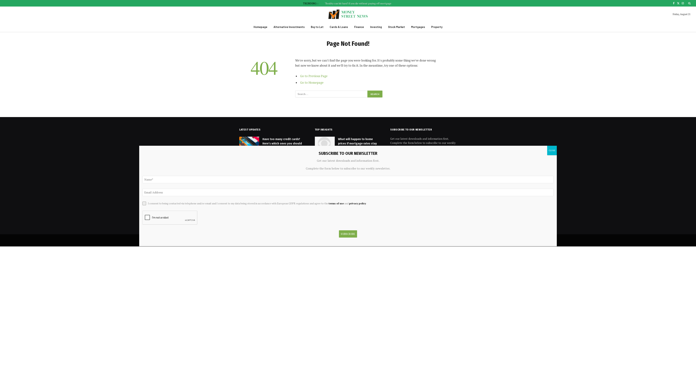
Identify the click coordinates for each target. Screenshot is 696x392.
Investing (376, 26)
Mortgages (418, 26)
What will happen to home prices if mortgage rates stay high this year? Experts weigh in (359, 143)
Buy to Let (317, 26)
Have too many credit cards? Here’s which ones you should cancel (282, 143)
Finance (359, 26)
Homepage (260, 26)
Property (436, 26)
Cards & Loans (339, 26)
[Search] (689, 3)
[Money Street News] (348, 14)
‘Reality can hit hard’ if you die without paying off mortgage (358, 3)
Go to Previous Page (314, 76)
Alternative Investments (289, 26)
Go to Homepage (312, 83)
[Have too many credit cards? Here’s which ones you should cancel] (249, 143)
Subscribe (348, 234)
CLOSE (552, 150)
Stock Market (396, 26)
